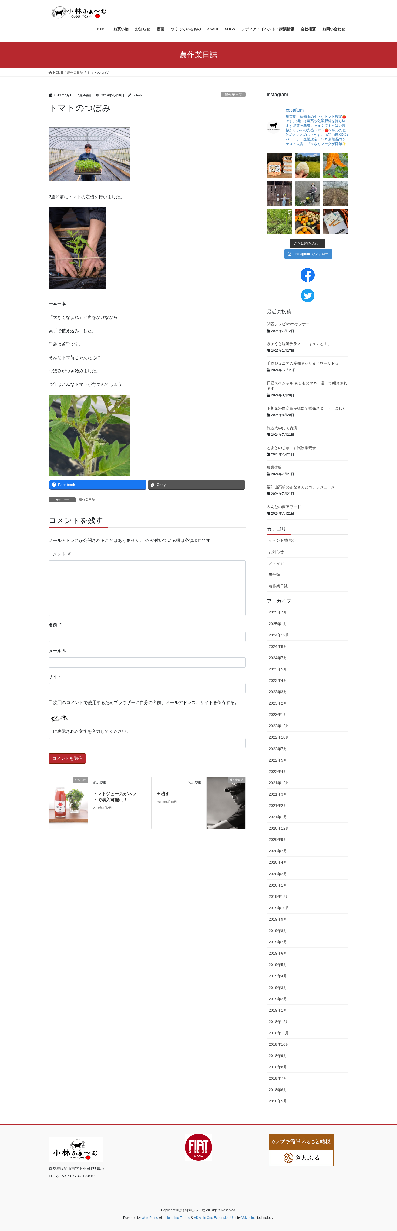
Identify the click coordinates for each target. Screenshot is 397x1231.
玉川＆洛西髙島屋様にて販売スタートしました (306, 408)
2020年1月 (278, 885)
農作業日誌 (233, 95)
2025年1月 (278, 624)
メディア (276, 563)
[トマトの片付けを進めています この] (335, 193)
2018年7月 (278, 1078)
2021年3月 (278, 794)
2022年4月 (278, 771)
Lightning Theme (177, 1218)
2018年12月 (279, 1021)
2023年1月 (278, 714)
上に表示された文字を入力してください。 (90, 731)
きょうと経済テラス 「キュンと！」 (299, 343)
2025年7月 (278, 612)
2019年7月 (278, 942)
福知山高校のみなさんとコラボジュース (301, 487)
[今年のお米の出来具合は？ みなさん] (307, 165)
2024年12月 (279, 635)
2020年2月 (278, 874)
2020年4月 (278, 862)
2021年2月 (278, 805)
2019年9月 (278, 919)
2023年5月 (278, 669)
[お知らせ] (68, 802)
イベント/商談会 (282, 540)
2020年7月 (278, 851)
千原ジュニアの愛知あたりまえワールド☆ (303, 363)
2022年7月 (278, 749)
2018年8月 (278, 1067)
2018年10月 (279, 1044)
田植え (163, 793)
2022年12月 (279, 726)
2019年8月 (278, 930)
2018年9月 (278, 1056)
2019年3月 (278, 987)
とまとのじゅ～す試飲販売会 (291, 447)
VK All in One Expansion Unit (215, 1218)
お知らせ (276, 551)
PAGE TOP (382, 1189)
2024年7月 (278, 658)
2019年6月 (278, 953)
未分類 (274, 574)
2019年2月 (278, 999)
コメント (60, 554)
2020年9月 (278, 839)
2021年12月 (279, 783)
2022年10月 (279, 737)
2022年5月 (278, 760)
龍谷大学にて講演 (282, 428)
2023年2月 (278, 703)
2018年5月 (278, 1101)
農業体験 (274, 467)
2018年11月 (279, 1033)
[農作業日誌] (226, 789)
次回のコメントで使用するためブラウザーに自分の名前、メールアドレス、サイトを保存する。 (146, 702)
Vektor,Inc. (248, 1218)
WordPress (150, 1218)
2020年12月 (279, 828)
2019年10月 (279, 908)
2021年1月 (278, 817)
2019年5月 (278, 964)
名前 (56, 625)
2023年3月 (278, 692)
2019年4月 (278, 976)
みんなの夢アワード (284, 507)
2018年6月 (278, 1090)
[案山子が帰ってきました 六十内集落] (307, 193)
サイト (55, 676)
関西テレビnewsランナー (288, 324)
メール (58, 651)
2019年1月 (278, 1010)
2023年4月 (278, 680)
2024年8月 (278, 646)
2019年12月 (279, 896)
